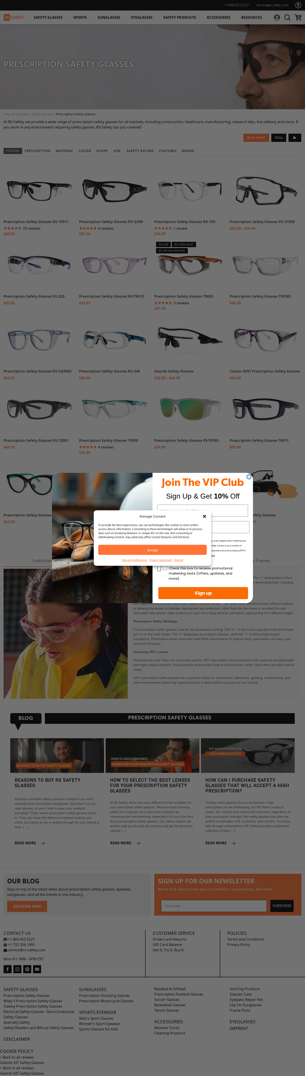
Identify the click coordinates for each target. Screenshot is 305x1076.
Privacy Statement (160, 560)
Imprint (178, 560)
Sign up (203, 593)
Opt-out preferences (134, 560)
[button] (204, 516)
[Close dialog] (249, 477)
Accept (152, 549)
